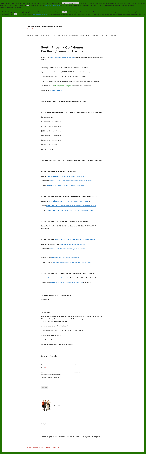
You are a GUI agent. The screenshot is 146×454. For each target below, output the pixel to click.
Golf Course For (66, 176)
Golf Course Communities (58, 278)
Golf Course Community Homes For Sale (66, 282)
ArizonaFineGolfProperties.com (44, 26)
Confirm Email (77, 372)
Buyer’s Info (38, 35)
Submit (44, 387)
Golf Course (72, 244)
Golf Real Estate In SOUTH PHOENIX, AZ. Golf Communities (75, 239)
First (42, 365)
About (103, 35)
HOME (52, 57)
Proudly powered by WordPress (51, 447)
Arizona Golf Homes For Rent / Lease (65, 57)
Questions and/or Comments (50, 377)
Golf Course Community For (71, 181)
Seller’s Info (49, 35)
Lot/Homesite (95, 35)
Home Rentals (73, 35)
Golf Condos (83, 35)
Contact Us (112, 35)
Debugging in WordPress (52, 5)
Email (43, 368)
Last (75, 365)
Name (43, 360)
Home (29, 35)
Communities (61, 35)
